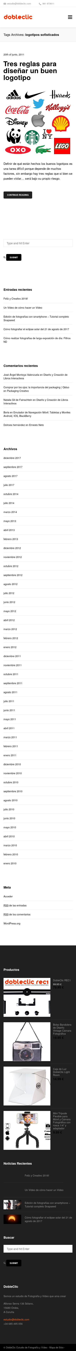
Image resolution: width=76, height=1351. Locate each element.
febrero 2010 (11, 854)
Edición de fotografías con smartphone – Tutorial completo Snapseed (36, 318)
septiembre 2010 (13, 791)
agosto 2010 (10, 800)
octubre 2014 (11, 494)
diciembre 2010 (12, 764)
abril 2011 (9, 728)
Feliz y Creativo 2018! (16, 298)
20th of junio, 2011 (14, 54)
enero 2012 (10, 647)
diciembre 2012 (12, 548)
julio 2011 (9, 701)
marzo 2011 (10, 737)
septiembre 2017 (13, 467)
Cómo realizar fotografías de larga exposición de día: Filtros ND (37, 339)
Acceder (8, 896)
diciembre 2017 (12, 458)
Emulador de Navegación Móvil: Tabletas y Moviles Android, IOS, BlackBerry (37, 414)
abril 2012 (9, 620)
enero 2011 (10, 755)
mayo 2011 (10, 719)
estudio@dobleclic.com (19, 3)
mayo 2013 (10, 521)
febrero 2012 (11, 638)
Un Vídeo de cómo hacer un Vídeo (23, 307)
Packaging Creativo (18, 391)
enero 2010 (10, 863)
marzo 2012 (10, 629)
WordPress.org (12, 923)
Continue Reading (18, 194)
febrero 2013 (11, 539)
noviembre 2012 (13, 557)
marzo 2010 (10, 845)
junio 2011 (9, 710)
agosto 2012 (10, 584)
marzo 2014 (10, 512)
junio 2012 (9, 602)
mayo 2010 (10, 827)
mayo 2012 (10, 611)
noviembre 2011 (13, 665)
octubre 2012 (11, 566)
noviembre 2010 (13, 773)
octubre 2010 (11, 782)
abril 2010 (9, 836)
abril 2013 (9, 530)
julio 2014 (9, 503)
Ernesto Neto (36, 425)
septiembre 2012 (13, 575)
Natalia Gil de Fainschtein (18, 400)
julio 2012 (9, 593)
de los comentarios (17, 914)
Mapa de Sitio (56, 1347)
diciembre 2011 (12, 656)
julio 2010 (9, 809)
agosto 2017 (10, 476)
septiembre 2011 (13, 683)
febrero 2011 (11, 746)
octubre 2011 (11, 674)
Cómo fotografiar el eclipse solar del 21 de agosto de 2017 (36, 329)
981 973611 (48, 3)
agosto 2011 (10, 692)
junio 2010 (9, 818)
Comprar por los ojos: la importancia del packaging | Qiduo (36, 387)
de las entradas (15, 905)
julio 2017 (9, 485)
